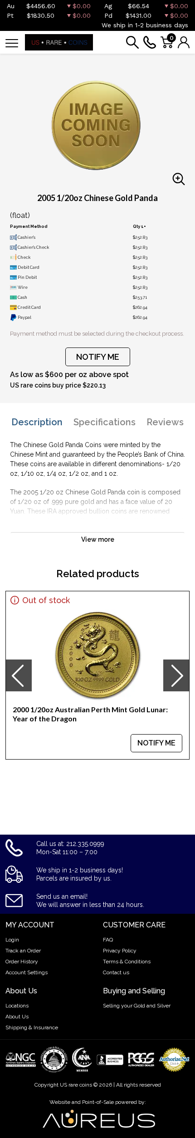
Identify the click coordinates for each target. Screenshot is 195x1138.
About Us (17, 1016)
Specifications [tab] (104, 422)
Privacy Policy (119, 950)
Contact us (116, 972)
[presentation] (18, 675)
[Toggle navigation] (11, 42)
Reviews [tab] (165, 422)
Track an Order (23, 950)
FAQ (108, 940)
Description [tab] (37, 422)
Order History (21, 961)
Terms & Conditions (127, 961)
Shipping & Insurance (31, 1027)
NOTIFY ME (97, 357)
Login (12, 940)
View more (97, 539)
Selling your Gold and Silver (137, 1005)
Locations (17, 1005)
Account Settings (26, 972)
